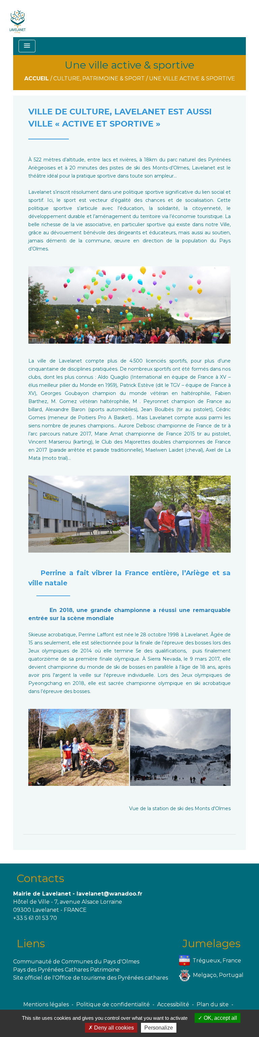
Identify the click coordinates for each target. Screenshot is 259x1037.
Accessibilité (173, 1004)
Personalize (158, 1028)
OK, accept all (219, 1018)
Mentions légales (46, 1004)
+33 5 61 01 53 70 (35, 918)
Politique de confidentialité (113, 1004)
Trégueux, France (217, 960)
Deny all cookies (113, 1028)
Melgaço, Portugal (218, 975)
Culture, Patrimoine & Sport (99, 78)
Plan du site (213, 1004)
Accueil (36, 78)
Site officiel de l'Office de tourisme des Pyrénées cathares (90, 978)
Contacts (40, 878)
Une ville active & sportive (192, 78)
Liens (31, 943)
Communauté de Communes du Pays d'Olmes (76, 961)
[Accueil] (17, 18)
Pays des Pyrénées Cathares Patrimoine (66, 969)
